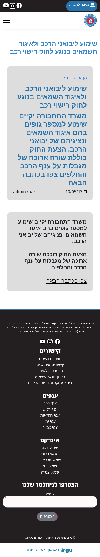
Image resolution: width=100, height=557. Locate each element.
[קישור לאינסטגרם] (12, 5)
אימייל (50, 494)
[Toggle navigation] (6, 20)
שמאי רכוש (50, 453)
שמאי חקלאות (50, 460)
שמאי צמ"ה (50, 472)
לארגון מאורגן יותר (42, 550)
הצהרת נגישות (50, 358)
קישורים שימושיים (50, 364)
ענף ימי (50, 421)
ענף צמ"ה (50, 427)
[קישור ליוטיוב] (6, 5)
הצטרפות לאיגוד (50, 370)
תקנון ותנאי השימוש (50, 377)
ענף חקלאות (50, 415)
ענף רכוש (50, 409)
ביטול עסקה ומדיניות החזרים (50, 383)
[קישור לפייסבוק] (19, 5)
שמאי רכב (50, 447)
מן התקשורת (77, 77)
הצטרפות (47, 517)
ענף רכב (50, 403)
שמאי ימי (50, 466)
